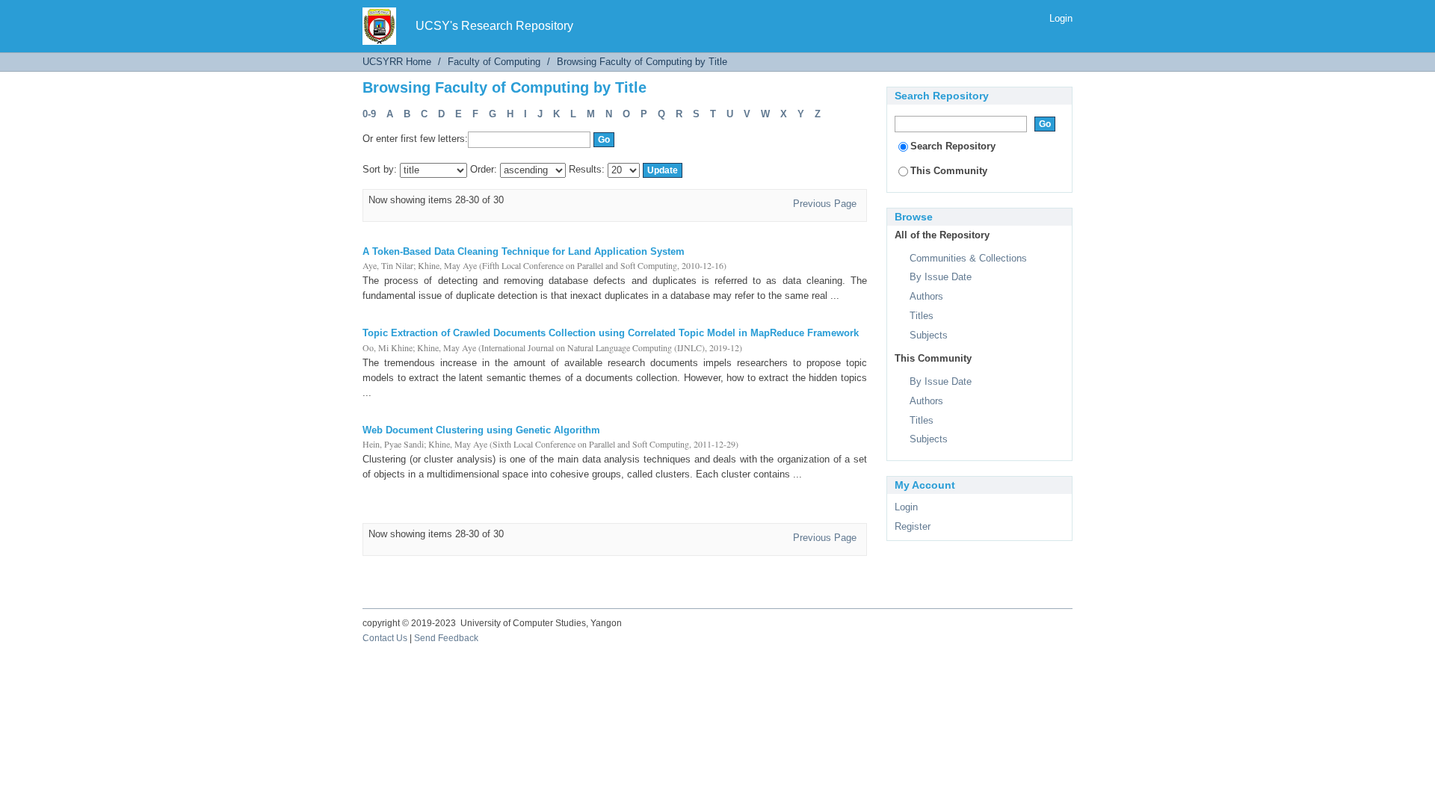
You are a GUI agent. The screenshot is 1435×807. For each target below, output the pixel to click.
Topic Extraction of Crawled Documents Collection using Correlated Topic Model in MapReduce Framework (610, 332)
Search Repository (953, 146)
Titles (921, 315)
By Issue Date (941, 276)
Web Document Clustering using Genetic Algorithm (481, 430)
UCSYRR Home (396, 61)
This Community (948, 170)
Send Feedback (446, 638)
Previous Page (825, 203)
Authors (926, 296)
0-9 (369, 114)
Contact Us (384, 638)
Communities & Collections (968, 258)
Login (1061, 18)
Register (913, 526)
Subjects (929, 335)
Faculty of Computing (494, 61)
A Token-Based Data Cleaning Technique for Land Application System (523, 251)
